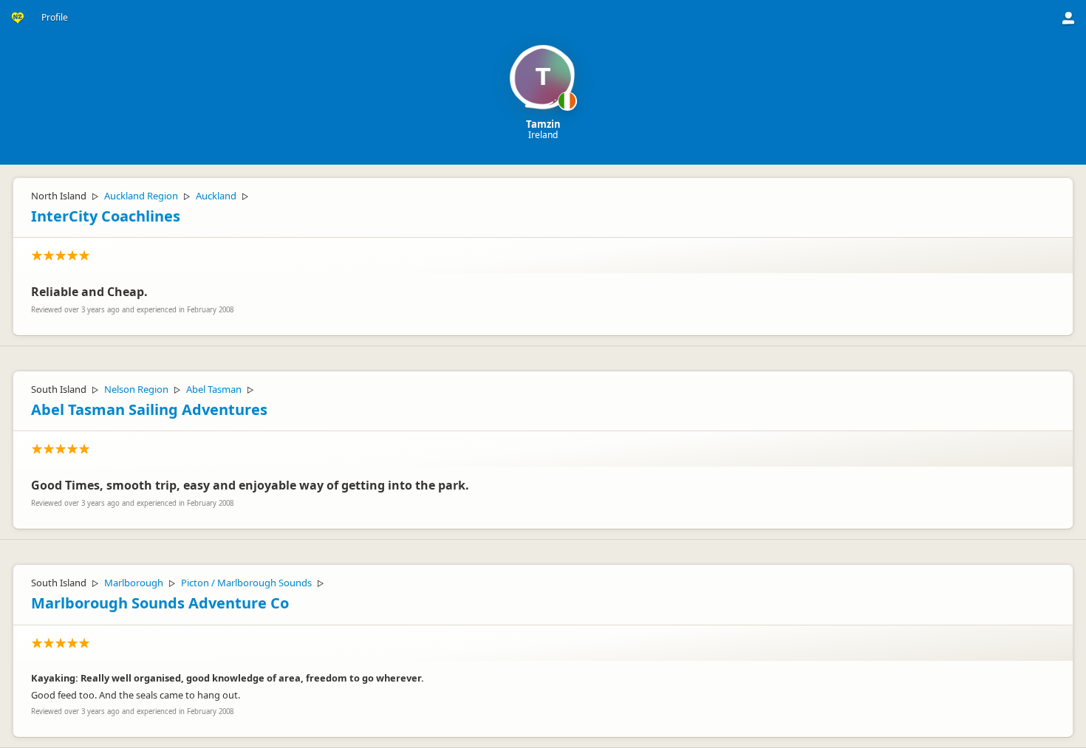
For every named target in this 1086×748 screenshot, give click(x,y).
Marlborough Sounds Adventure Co (160, 603)
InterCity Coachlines (105, 216)
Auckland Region (141, 195)
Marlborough (133, 582)
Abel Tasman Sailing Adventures (149, 409)
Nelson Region (136, 389)
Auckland (216, 195)
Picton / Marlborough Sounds (246, 582)
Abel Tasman (214, 389)
